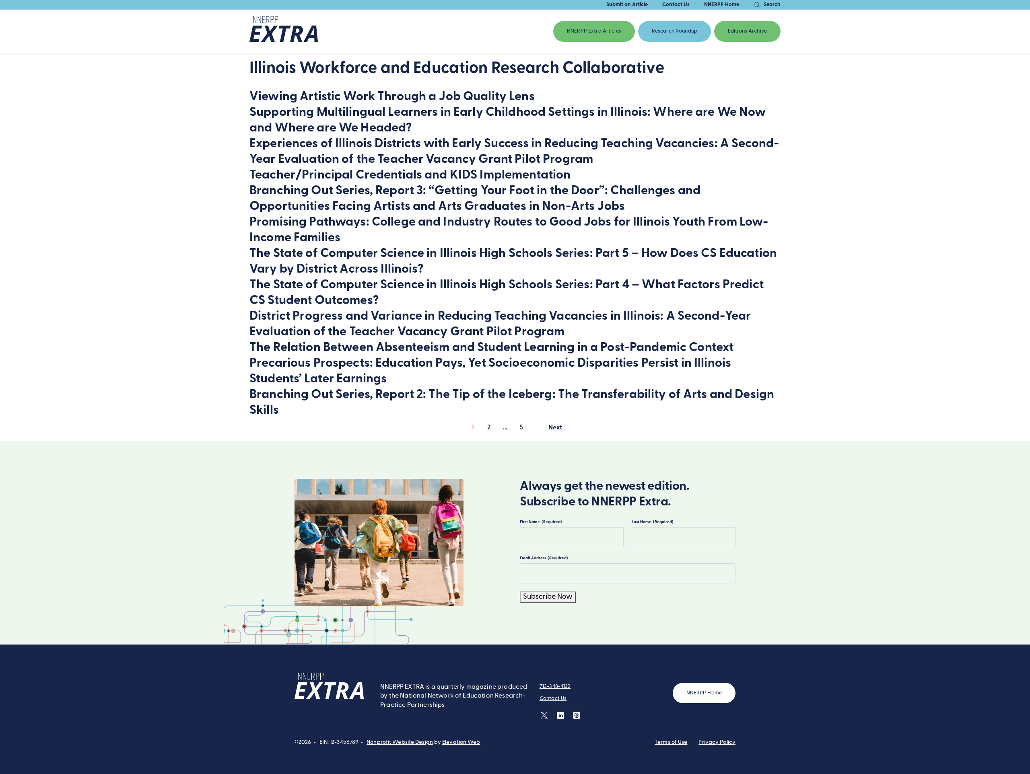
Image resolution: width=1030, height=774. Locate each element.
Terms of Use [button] (671, 742)
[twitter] (545, 715)
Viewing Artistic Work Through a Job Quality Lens (392, 97)
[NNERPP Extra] (283, 31)
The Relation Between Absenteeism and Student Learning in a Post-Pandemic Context (491, 348)
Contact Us (676, 4)
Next (555, 430)
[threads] (577, 715)
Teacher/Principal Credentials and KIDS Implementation (410, 175)
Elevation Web (461, 742)
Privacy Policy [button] (716, 742)
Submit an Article (627, 4)
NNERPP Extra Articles (594, 31)
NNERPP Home (721, 4)
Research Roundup (674, 31)
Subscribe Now (548, 597)
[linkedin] (561, 715)
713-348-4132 (555, 686)
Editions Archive (747, 31)
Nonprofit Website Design (400, 742)
